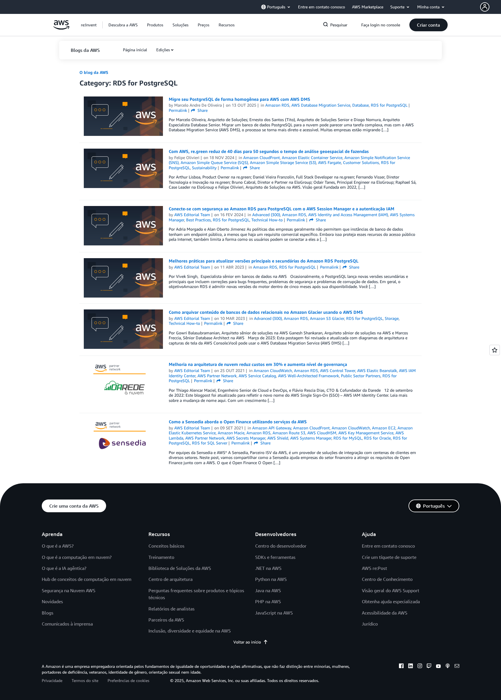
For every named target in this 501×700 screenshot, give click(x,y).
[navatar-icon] (484, 7)
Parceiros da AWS (166, 620)
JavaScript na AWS (274, 613)
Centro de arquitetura (170, 579)
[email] (457, 666)
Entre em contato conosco (388, 546)
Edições (163, 49)
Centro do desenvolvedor (280, 546)
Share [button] (202, 110)
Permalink (178, 110)
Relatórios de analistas (171, 609)
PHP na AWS (268, 601)
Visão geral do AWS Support (390, 590)
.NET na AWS (268, 568)
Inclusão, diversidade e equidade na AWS (189, 631)
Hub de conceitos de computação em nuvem (86, 579)
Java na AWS (268, 590)
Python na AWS (271, 579)
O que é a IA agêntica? (64, 568)
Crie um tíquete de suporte (389, 557)
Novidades (52, 601)
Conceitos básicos (166, 546)
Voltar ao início (247, 641)
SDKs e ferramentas (275, 557)
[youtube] (438, 666)
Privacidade (52, 680)
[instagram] (420, 666)
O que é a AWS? (58, 546)
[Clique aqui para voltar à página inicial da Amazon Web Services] (61, 27)
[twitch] (429, 666)
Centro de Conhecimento (387, 579)
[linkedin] (410, 666)
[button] (490, 7)
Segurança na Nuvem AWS (68, 590)
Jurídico (370, 624)
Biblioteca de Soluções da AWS (179, 568)
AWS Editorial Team (192, 214)
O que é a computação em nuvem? (77, 557)
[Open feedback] (494, 350)
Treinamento (161, 557)
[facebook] (401, 666)
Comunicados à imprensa (67, 624)
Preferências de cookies (128, 680)
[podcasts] (447, 666)
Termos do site (85, 680)
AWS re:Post (374, 568)
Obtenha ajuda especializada (391, 601)
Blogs (47, 613)
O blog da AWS (93, 72)
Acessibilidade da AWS (384, 613)
